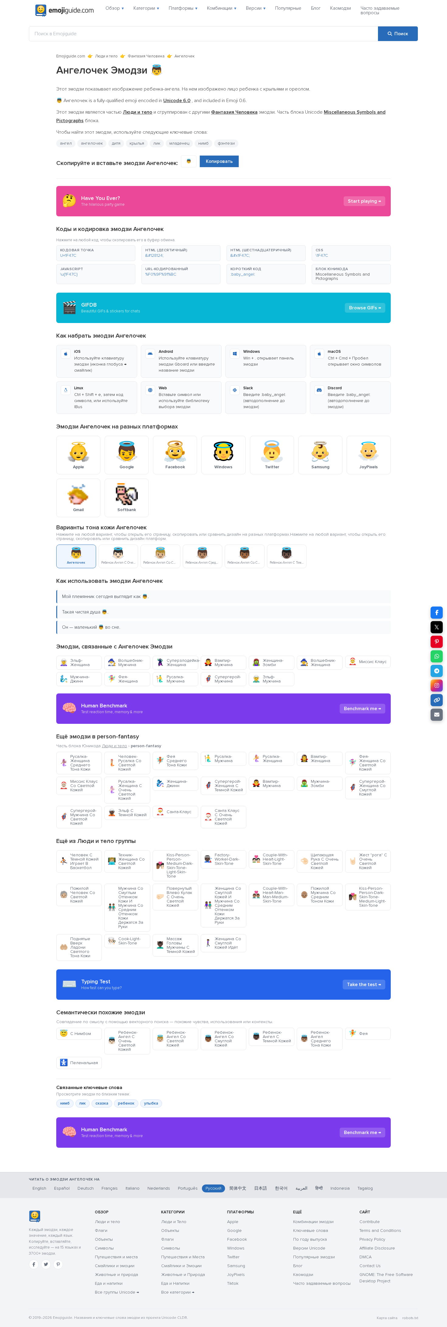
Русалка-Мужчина (170, 679)
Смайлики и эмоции (114, 1265)
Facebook (237, 1239)
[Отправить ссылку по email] (437, 715)
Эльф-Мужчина (266, 679)
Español (62, 1188)
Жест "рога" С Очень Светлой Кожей (367, 861)
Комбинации (221, 8)
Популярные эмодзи (314, 1257)
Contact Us (370, 1265)
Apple (232, 1221)
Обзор (115, 8)
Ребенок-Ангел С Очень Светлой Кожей (122, 1041)
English (39, 1188)
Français (110, 1188)
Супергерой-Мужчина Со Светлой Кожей (78, 817)
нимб (65, 1103)
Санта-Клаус (173, 812)
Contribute (369, 1221)
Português (188, 1188)
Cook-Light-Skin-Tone (124, 941)
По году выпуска (310, 1239)
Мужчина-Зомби (315, 783)
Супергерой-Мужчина (222, 679)
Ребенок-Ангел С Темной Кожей (271, 1036)
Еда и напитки (109, 1283)
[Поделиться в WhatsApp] (437, 656)
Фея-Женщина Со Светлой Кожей (367, 763)
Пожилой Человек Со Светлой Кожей (77, 895)
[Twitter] (46, 1264)
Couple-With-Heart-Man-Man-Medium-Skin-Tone (270, 895)
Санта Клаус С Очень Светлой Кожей (221, 817)
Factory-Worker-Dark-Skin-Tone (221, 859)
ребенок (126, 1103)
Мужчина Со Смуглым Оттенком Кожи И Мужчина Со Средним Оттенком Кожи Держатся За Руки (125, 907)
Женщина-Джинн (171, 783)
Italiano (133, 1188)
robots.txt (410, 1318)
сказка (101, 1103)
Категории (146, 8)
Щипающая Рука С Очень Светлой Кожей (319, 861)
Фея (358, 1034)
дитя (116, 143)
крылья (137, 143)
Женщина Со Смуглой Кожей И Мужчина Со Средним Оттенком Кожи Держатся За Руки (222, 905)
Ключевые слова (310, 1230)
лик (82, 1103)
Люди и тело (106, 56)
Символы (104, 1248)
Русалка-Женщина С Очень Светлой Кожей (125, 790)
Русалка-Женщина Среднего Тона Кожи (75, 763)
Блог (316, 8)
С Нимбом (75, 1034)
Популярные (288, 8)
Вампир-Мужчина (218, 662)
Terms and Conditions (380, 1230)
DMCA (365, 1257)
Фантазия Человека (146, 56)
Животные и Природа (183, 1274)
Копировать (219, 161)
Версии (255, 8)
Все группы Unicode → (117, 1292)
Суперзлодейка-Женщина (177, 662)
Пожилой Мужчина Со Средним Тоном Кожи (318, 895)
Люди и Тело (173, 1221)
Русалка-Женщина (267, 758)
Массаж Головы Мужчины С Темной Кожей (175, 945)
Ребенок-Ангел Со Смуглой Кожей (219, 1039)
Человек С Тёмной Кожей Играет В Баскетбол (79, 861)
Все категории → (177, 1292)
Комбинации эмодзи (313, 1221)
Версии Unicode (309, 1248)
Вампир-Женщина (315, 758)
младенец (179, 143)
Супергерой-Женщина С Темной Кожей (223, 785)
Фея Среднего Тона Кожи (171, 761)
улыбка (151, 1103)
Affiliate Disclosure (377, 1248)
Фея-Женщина (123, 679)
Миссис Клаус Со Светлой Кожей (79, 785)
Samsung (236, 1265)
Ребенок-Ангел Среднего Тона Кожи (315, 1039)
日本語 (260, 1188)
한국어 (281, 1188)
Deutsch (86, 1188)
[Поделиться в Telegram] (437, 671)
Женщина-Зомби (267, 662)
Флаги (101, 1230)
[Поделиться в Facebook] (437, 613)
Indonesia (340, 1188)
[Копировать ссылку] (437, 700)
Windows (235, 1248)
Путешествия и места (116, 1257)
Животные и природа (116, 1274)
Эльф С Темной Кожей (127, 812)
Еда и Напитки (175, 1283)
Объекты (104, 1239)
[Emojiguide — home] (64, 11)
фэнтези (226, 143)
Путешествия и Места (183, 1257)
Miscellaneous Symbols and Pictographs (343, 276)
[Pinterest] (58, 1264)
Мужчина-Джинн (74, 679)
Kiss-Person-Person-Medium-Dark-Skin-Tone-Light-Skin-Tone (174, 865)
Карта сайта (387, 1318)
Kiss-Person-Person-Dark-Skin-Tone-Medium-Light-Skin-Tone (367, 897)
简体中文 (237, 1188)
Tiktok (232, 1283)
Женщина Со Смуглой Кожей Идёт (222, 943)
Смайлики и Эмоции (181, 1265)
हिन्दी (319, 1188)
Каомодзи (340, 8)
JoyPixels (236, 1274)
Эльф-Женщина (75, 662)
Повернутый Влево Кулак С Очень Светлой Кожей (174, 897)
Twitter (233, 1257)
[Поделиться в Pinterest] (437, 642)
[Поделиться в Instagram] (437, 685)
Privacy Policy (372, 1239)
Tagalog (365, 1188)
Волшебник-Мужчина (125, 662)
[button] (95, 253)
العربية (301, 1188)
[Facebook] (34, 1264)
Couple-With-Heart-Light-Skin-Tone (270, 859)
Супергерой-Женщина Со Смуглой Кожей (367, 788)
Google (234, 1230)
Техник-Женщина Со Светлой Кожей (126, 861)
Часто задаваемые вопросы (380, 10)
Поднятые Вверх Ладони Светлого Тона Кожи (75, 947)
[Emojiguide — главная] (34, 1216)
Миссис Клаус (367, 662)
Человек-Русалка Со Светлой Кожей (124, 763)
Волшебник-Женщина (318, 662)
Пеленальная (79, 1063)
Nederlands (158, 1188)
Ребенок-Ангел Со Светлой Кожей (171, 1039)
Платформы (183, 8)
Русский (213, 1188)
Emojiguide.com (70, 56)
